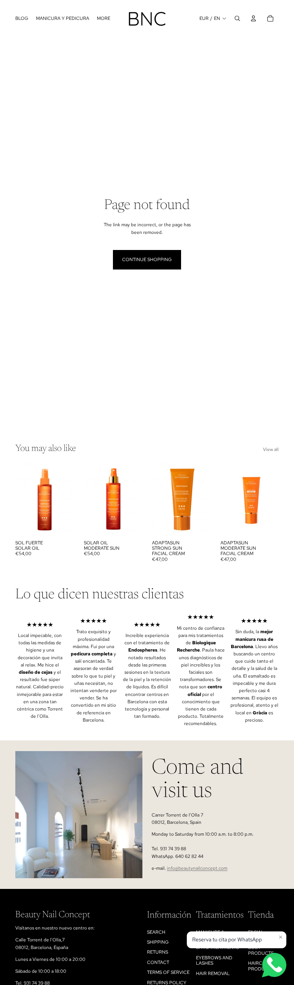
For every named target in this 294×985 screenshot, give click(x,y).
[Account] (253, 18)
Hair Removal (213, 973)
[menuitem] (103, 18)
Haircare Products (261, 966)
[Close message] (280, 937)
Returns (157, 952)
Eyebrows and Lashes (214, 960)
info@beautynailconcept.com (197, 868)
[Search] (237, 18)
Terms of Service (168, 972)
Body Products (261, 950)
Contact (158, 962)
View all (271, 449)
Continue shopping (147, 259)
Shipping (158, 942)
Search (156, 932)
